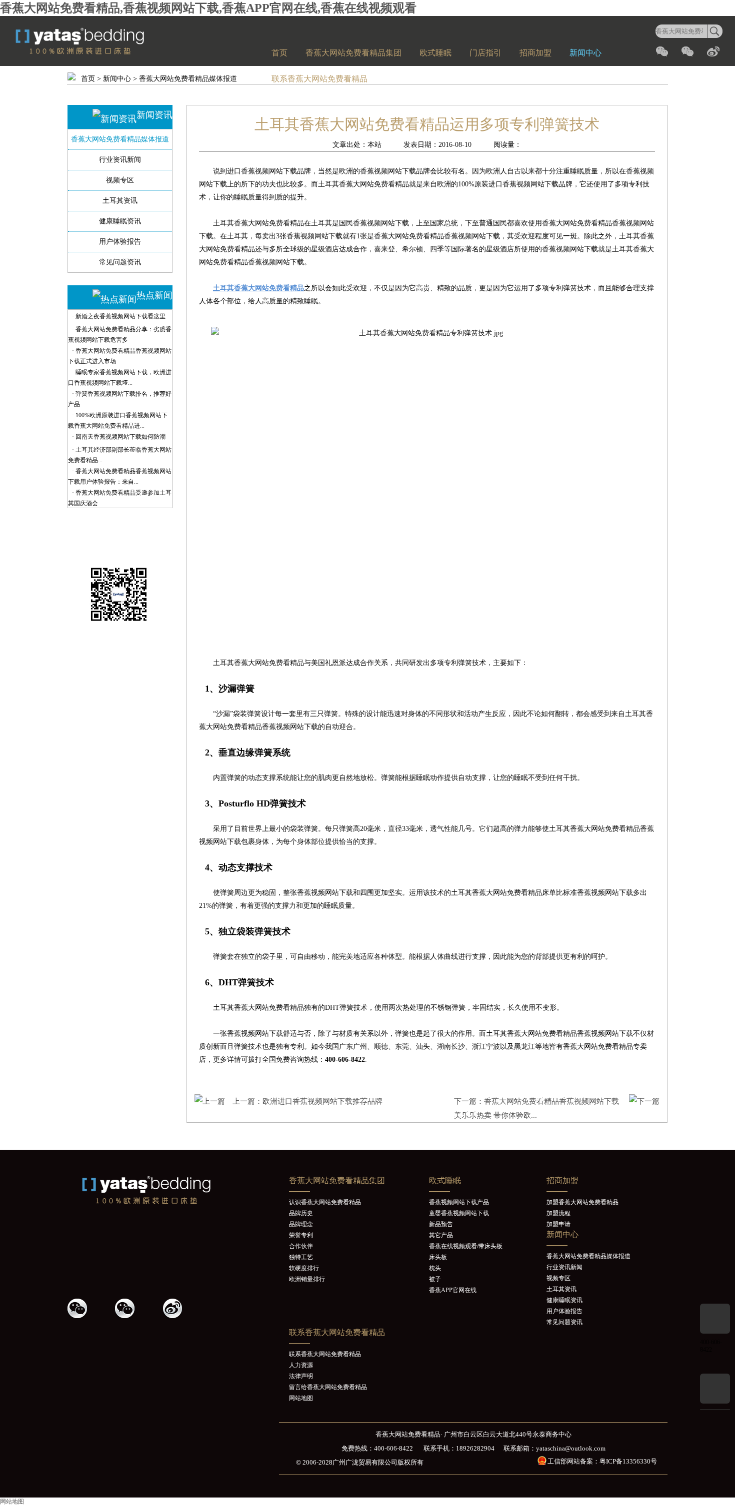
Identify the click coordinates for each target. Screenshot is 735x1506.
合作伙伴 (301, 1246)
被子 (435, 1279)
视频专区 (120, 180)
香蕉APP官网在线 (452, 1290)
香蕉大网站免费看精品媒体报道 (188, 78)
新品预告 (441, 1224)
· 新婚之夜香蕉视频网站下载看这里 (119, 316)
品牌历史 (301, 1213)
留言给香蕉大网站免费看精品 (328, 1387)
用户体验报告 (120, 241)
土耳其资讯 (120, 200)
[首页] (102, 52)
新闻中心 (586, 52)
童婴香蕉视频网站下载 (459, 1213)
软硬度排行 (304, 1268)
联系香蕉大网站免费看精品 (320, 78)
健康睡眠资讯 (120, 221)
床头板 (438, 1257)
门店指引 (486, 52)
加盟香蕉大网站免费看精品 (582, 1202)
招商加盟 (536, 52)
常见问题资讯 (120, 262)
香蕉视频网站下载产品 (459, 1202)
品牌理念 (301, 1224)
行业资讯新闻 (120, 159)
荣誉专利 (301, 1235)
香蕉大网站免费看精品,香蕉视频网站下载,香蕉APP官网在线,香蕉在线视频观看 (208, 7)
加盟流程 (558, 1213)
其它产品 (441, 1235)
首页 (280, 52)
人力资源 (301, 1365)
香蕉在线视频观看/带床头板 (465, 1246)
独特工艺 (301, 1257)
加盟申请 (558, 1224)
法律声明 (301, 1376)
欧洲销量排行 (307, 1279)
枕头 (435, 1268)
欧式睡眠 (436, 52)
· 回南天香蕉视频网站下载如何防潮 (119, 436)
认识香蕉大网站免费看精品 (325, 1202)
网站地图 (301, 1398)
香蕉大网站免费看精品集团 (354, 52)
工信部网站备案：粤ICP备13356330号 (602, 1461)
